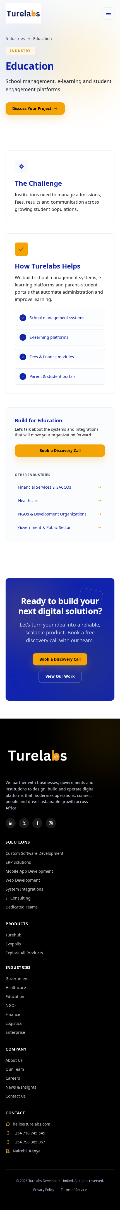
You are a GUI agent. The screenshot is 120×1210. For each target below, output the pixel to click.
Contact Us (16, 1096)
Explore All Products (24, 952)
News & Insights (21, 1087)
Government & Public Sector (44, 527)
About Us (14, 1060)
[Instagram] (51, 823)
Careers (13, 1078)
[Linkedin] (11, 823)
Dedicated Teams (22, 907)
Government (17, 978)
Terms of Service (74, 1190)
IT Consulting (18, 898)
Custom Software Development (34, 853)
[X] (24, 823)
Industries (15, 38)
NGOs (11, 1005)
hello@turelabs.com (31, 1124)
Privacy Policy (43, 1190)
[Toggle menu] (108, 13)
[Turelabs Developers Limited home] (23, 13)
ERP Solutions (18, 862)
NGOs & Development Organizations (52, 514)
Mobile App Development (29, 871)
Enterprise (15, 1032)
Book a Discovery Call (60, 450)
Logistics (14, 1023)
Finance (13, 1014)
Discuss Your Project (31, 108)
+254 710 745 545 (29, 1133)
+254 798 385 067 (29, 1142)
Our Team (15, 1069)
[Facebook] (37, 823)
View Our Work (60, 676)
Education (15, 996)
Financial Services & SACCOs (44, 487)
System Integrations (24, 889)
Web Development (23, 880)
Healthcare (28, 500)
